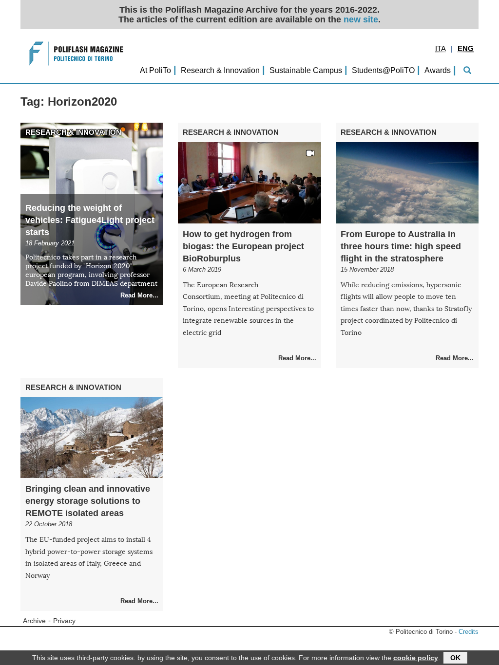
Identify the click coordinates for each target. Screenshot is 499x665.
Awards (437, 70)
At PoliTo (155, 70)
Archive (34, 621)
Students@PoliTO (383, 70)
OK (455, 658)
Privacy (64, 621)
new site (361, 19)
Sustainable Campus (305, 70)
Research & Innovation (220, 70)
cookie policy (415, 658)
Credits (469, 631)
